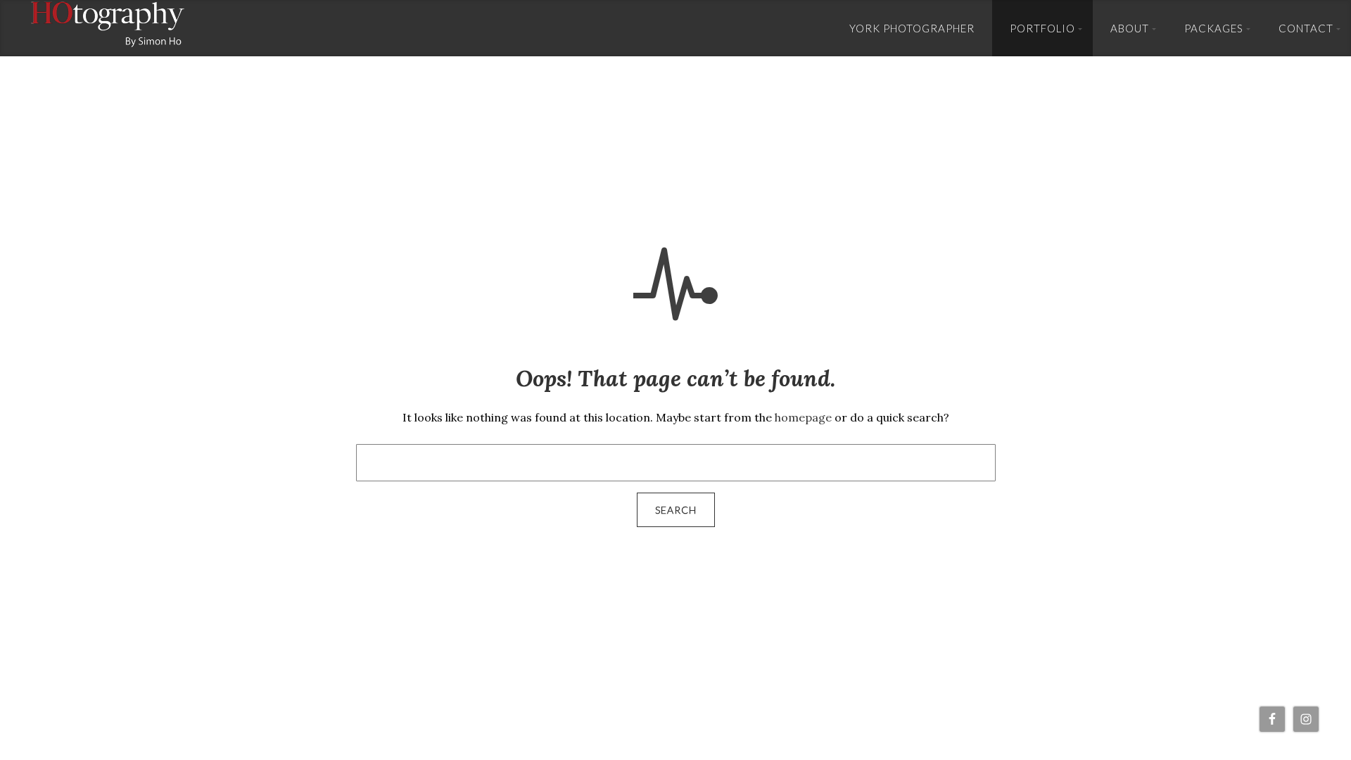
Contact (1306, 28)
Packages (1213, 28)
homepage (803, 417)
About (1129, 28)
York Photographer (912, 28)
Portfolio (1042, 28)
